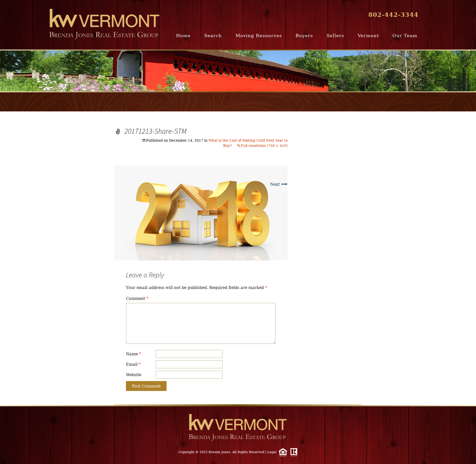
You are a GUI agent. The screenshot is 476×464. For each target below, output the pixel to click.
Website (133, 374)
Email (133, 364)
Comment (137, 298)
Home (183, 35)
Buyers (304, 35)
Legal (271, 452)
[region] (238, 71)
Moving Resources (259, 35)
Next (279, 184)
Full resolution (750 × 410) (264, 146)
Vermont (368, 35)
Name (133, 354)
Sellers (335, 35)
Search (213, 35)
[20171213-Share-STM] (201, 212)
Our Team (404, 35)
